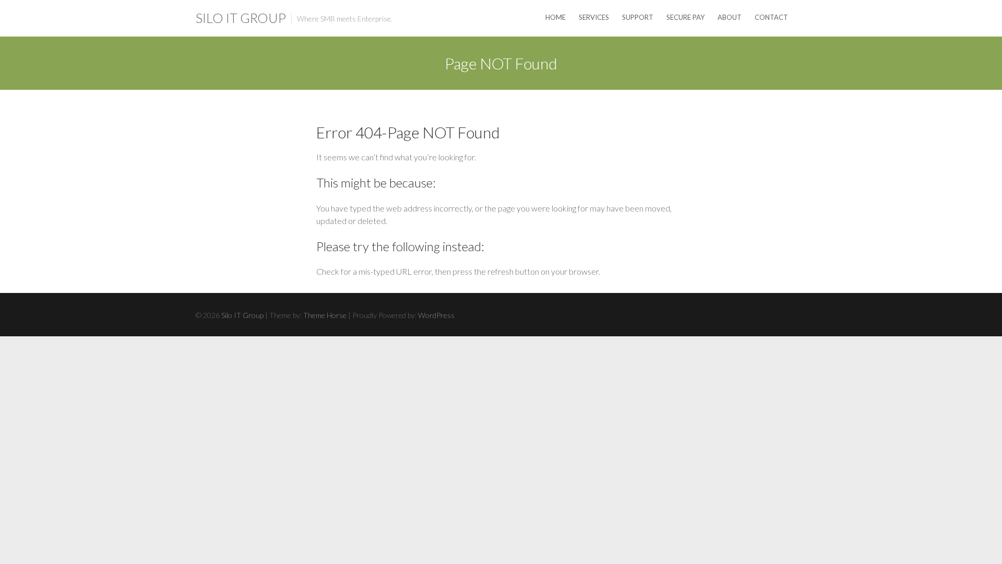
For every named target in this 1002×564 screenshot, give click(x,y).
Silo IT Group (241, 18)
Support (637, 17)
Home (555, 17)
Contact (771, 17)
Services (594, 17)
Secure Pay (685, 17)
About (730, 17)
